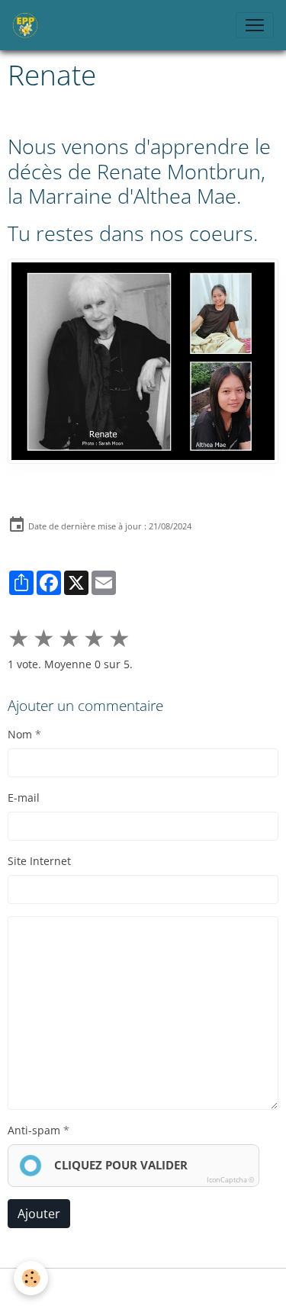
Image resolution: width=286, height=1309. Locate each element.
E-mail (24, 797)
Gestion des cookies (143, 1289)
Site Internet (39, 861)
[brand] (28, 25)
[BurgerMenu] (255, 25)
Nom (20, 734)
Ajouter (39, 1213)
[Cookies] (31, 1278)
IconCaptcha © (230, 1180)
